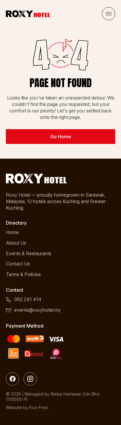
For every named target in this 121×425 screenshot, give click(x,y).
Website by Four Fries (27, 407)
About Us (16, 243)
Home (12, 232)
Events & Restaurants (28, 253)
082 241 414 (27, 299)
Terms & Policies (23, 274)
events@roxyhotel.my (37, 310)
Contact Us (18, 264)
